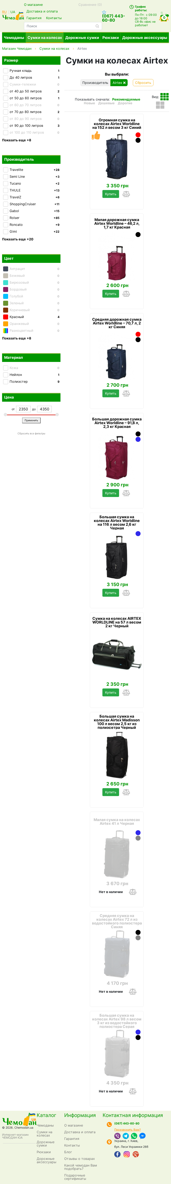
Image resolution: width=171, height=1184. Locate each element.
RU (4, 12)
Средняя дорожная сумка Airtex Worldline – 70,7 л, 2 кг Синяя (116, 323)
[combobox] (63, 26)
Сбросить (143, 83)
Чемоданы (14, 37)
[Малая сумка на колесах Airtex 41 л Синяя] (138, 832)
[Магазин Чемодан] (13, 16)
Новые (89, 103)
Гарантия (33, 18)
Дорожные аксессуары (144, 37)
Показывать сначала (92, 99)
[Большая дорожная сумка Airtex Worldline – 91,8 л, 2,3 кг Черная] (138, 433)
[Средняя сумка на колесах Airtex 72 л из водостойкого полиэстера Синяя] (117, 954)
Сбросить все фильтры (31, 433)
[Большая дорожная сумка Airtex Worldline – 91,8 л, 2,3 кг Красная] (117, 455)
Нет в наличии (111, 892)
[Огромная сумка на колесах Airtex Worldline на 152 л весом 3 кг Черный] (138, 140)
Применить (31, 420)
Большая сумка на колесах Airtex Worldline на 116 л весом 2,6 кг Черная (117, 522)
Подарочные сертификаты (75, 1177)
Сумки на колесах (45, 37)
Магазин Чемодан (16, 48)
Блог (68, 1152)
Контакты (54, 18)
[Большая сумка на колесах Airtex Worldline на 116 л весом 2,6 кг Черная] (117, 555)
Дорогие (125, 103)
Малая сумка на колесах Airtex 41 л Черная (117, 821)
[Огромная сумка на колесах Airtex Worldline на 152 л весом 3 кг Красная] (138, 134)
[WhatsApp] (134, 1136)
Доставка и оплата (42, 11)
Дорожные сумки (82, 37)
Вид (155, 96)
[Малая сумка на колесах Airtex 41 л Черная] (117, 854)
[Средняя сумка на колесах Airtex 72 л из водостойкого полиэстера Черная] (138, 932)
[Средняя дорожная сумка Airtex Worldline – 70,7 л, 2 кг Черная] (138, 339)
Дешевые (106, 103)
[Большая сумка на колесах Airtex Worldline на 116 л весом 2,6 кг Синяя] (138, 533)
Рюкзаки (110, 37)
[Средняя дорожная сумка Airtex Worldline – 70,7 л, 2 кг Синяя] (117, 355)
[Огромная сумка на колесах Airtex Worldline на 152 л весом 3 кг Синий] (117, 156)
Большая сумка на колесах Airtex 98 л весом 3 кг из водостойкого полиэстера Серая (116, 1021)
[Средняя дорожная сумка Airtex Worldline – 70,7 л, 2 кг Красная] (138, 334)
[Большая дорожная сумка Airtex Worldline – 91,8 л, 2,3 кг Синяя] (138, 439)
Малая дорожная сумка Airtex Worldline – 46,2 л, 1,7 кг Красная (117, 223)
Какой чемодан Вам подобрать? (80, 1167)
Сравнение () (90, 4)
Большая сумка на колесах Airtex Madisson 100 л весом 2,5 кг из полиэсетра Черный (117, 721)
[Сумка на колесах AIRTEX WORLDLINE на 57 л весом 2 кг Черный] (117, 655)
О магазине (33, 4)
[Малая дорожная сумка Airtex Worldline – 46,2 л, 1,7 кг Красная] (117, 256)
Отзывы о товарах (79, 1159)
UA (12, 12)
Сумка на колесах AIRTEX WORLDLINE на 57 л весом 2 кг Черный (116, 622)
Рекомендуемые (126, 99)
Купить (110, 194)
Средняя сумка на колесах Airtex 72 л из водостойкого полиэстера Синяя (117, 921)
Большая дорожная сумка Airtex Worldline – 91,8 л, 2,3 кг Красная (117, 423)
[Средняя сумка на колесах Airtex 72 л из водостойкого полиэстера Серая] (138, 937)
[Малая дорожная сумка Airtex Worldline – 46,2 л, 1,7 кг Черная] (138, 234)
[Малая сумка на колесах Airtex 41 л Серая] (138, 838)
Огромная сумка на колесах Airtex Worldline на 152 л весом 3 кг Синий (116, 123)
